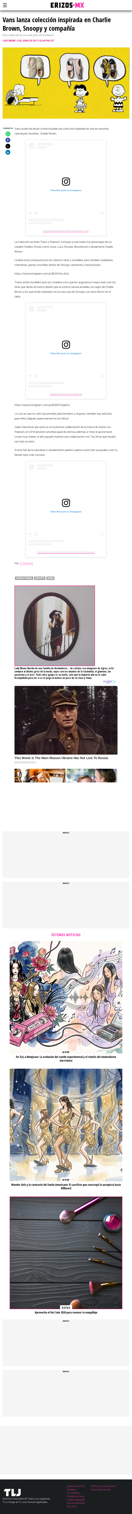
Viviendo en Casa (75, 1496)
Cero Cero (72, 1506)
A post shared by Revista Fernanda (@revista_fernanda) (66, 552)
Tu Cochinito (73, 1493)
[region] (38, 803)
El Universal (26, 563)
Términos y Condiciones (103, 1486)
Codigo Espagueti (76, 1499)
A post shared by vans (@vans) (66, 393)
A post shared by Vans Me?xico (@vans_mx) (66, 230)
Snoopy (39, 578)
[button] (7, 134)
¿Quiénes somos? (76, 1486)
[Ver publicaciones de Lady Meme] (54, 665)
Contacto (71, 1489)
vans (50, 578)
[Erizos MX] (66, 5)
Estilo (66, 1308)
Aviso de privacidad (100, 1489)
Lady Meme (9, 40)
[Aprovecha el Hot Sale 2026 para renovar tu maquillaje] (66, 1253)
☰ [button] (4, 5)
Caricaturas (24, 578)
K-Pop (66, 1052)
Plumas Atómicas (76, 1503)
